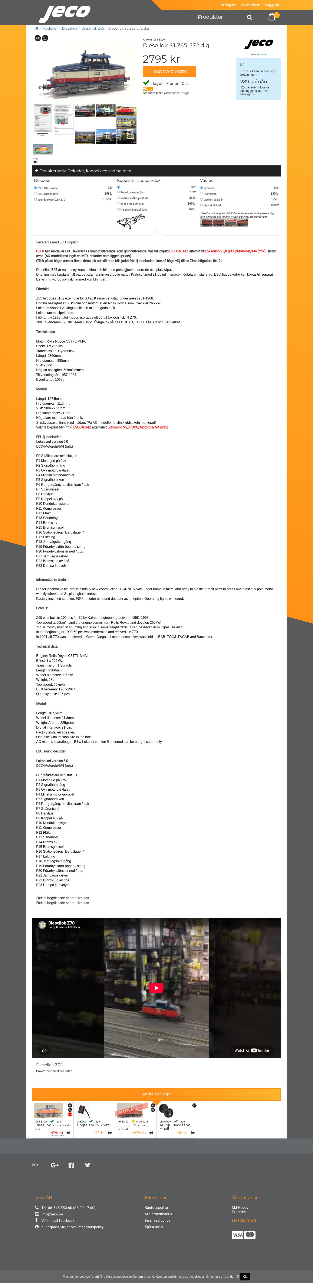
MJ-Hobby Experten (240, 1208)
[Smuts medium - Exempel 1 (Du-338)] (206, 222)
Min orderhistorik (158, 1214)
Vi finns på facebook (58, 1220)
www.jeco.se (258, 54)
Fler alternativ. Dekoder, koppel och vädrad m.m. (85, 171)
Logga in (272, 5)
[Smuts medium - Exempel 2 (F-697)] (218, 222)
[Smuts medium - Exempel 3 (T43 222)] (230, 222)
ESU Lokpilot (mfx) (48, 193)
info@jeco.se (52, 1214)
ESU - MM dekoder (48, 188)
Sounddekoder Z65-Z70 (51, 199)
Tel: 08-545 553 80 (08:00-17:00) (69, 1208)
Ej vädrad (209, 188)
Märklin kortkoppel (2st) (134, 198)
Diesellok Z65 (93, 28)
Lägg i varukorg (169, 71)
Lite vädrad (210, 193)
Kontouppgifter (157, 1207)
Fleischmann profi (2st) (134, 209)
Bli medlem (250, 5)
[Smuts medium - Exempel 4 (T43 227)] (242, 222)
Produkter (210, 17)
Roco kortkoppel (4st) (133, 192)
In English (228, 5)
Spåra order (154, 1227)
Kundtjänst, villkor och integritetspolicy (72, 1227)
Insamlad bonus (157, 1220)
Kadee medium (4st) (133, 204)
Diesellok (70, 28)
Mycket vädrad (212, 205)
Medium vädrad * (214, 199)
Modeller (50, 28)
